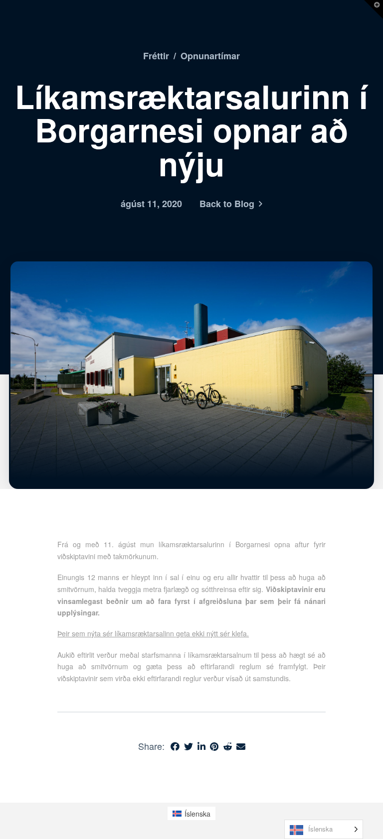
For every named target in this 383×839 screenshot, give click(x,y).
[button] (373, 9)
